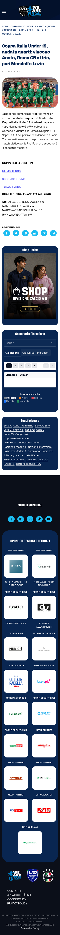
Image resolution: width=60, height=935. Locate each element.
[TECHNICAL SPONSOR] (44, 648)
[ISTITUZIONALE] (30, 842)
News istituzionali (14, 459)
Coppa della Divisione (16, 438)
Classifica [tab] (28, 352)
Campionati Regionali (40, 451)
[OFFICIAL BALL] (16, 648)
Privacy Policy (17, 903)
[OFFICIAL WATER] (44, 810)
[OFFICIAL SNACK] (16, 681)
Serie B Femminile (14, 429)
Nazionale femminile (40, 447)
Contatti (14, 891)
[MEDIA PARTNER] (44, 745)
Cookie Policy (16, 899)
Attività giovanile (13, 455)
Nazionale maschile (15, 447)
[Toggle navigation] (3, 11)
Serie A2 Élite (42, 425)
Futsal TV (9, 464)
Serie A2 (30, 429)
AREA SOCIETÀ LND (19, 895)
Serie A (8, 425)
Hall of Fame (32, 455)
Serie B (40, 429)
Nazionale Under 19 (15, 451)
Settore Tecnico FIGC (28, 464)
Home (5, 26)
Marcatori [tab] (43, 352)
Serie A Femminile (23, 425)
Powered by (27, 928)
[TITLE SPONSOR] (16, 566)
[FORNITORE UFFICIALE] (16, 607)
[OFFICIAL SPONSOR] (44, 681)
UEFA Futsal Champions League (22, 442)
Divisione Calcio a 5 (37, 459)
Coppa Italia (22, 434)
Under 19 (9, 434)
